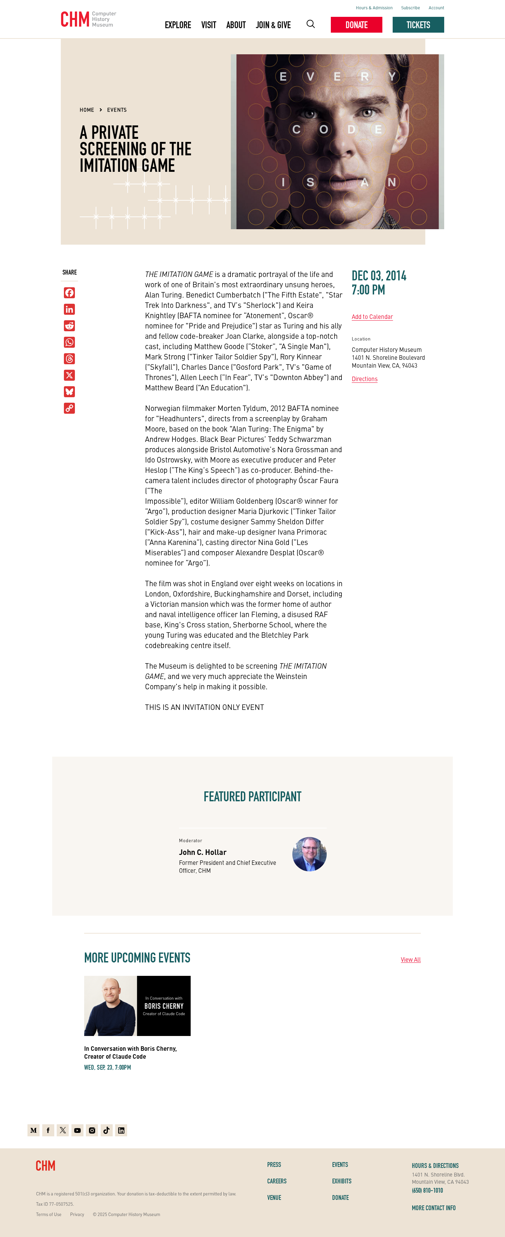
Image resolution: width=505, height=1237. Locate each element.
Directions (365, 379)
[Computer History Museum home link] (89, 19)
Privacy (77, 1214)
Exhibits (341, 1181)
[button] (310, 25)
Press (274, 1164)
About (236, 25)
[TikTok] (107, 1130)
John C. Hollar (203, 852)
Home (87, 109)
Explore (178, 25)
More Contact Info (434, 1208)
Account (436, 7)
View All (411, 959)
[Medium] (33, 1130)
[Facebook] (48, 1130)
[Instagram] (92, 1130)
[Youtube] (77, 1130)
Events (117, 109)
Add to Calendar (372, 316)
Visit (208, 25)
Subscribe (410, 7)
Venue (274, 1197)
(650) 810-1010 (427, 1190)
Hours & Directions (435, 1165)
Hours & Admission (374, 7)
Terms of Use (48, 1214)
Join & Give (273, 25)
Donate (357, 25)
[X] (69, 375)
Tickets (418, 25)
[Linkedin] (121, 1130)
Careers (277, 1181)
